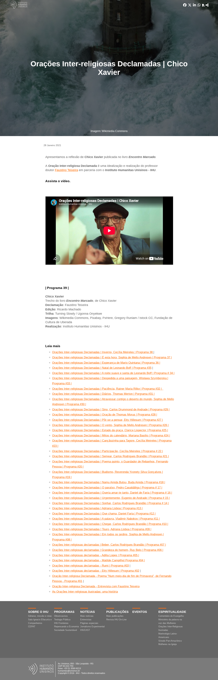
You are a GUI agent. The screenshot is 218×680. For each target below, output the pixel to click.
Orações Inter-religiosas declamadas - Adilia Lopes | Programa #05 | (95, 555)
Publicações (117, 611)
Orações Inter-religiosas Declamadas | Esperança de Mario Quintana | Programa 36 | (106, 362)
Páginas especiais (89, 623)
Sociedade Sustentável (65, 630)
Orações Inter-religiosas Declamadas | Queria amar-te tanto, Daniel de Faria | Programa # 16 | (112, 492)
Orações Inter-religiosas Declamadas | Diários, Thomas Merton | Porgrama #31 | (103, 393)
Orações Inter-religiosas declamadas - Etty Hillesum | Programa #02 (95, 570)
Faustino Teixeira (66, 170)
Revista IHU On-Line (116, 619)
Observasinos (61, 616)
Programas (64, 611)
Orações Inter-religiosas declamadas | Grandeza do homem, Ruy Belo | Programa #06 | (107, 550)
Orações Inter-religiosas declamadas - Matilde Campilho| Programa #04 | (98, 560)
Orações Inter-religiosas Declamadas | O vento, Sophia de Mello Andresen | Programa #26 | (110, 425)
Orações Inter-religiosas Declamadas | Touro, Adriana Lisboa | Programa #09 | (101, 529)
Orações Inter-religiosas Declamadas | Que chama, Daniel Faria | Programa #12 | (103, 513)
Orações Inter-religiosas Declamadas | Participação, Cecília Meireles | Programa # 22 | (107, 451)
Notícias (87, 611)
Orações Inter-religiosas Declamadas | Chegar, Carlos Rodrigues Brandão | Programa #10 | (110, 524)
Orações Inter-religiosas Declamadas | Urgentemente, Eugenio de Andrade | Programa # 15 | (111, 498)
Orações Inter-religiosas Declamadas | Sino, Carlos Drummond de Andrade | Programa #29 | (110, 409)
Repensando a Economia (66, 626)
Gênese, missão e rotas (40, 616)
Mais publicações (114, 616)
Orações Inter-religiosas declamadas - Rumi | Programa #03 (90, 565)
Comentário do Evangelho (171, 616)
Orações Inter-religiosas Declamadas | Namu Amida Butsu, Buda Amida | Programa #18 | (108, 482)
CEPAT (31, 626)
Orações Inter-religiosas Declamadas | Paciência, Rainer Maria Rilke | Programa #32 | (107, 388)
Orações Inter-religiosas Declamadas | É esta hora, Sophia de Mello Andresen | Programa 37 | (112, 357)
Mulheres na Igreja (167, 644)
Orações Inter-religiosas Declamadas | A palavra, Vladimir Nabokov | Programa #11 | (106, 518)
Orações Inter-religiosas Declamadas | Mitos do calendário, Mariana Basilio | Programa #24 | (111, 435)
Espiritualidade (172, 611)
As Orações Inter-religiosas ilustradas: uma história (85, 591)
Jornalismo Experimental (92, 626)
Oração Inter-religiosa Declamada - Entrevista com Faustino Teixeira (95, 586)
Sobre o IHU (38, 611)
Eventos (139, 611)
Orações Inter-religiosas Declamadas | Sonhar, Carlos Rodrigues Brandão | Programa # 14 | (110, 503)
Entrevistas (85, 619)
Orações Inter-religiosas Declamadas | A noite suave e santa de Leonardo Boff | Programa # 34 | (113, 373)
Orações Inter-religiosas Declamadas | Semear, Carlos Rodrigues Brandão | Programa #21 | (110, 456)
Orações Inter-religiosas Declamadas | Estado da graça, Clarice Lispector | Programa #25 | (110, 430)
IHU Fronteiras (61, 623)
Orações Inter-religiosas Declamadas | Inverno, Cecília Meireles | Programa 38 (102, 352)
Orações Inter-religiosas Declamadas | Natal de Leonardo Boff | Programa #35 (101, 367)
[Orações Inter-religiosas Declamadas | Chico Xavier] (207, 5)
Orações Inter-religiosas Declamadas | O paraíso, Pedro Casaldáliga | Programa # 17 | (107, 487)
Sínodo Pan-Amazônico (170, 641)
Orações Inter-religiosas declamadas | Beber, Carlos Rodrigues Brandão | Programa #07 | (109, 544)
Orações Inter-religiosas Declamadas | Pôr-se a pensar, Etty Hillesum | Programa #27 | (107, 419)
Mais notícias (87, 616)
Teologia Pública (62, 619)
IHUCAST (85, 630)
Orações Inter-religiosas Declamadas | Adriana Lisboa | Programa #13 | (97, 508)
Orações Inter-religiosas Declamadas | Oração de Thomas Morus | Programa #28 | (104, 414)
